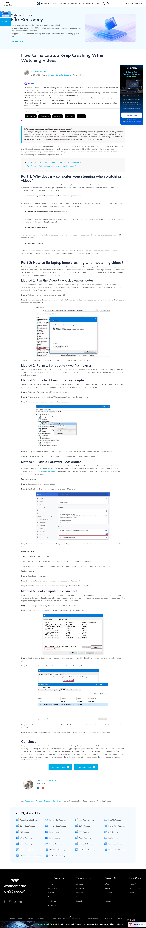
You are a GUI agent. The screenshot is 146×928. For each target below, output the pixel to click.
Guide (97, 3)
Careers (79, 897)
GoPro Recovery (85, 826)
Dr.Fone (50, 897)
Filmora (50, 884)
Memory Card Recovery (117, 850)
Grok (82, 116)
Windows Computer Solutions (59, 75)
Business (108, 901)
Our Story (79, 892)
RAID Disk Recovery (57, 856)
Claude (71, 116)
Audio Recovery (85, 838)
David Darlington (38, 71)
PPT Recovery (84, 832)
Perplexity (45, 116)
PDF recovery (25, 832)
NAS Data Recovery (87, 844)
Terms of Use (42, 918)
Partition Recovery (27, 850)
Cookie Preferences (92, 918)
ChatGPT (32, 116)
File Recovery (113, 838)
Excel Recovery (55, 838)
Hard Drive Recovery (87, 850)
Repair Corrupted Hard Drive (30, 820)
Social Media (109, 892)
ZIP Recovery (113, 832)
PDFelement (52, 901)
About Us (79, 884)
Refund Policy (108, 918)
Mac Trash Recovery (87, 820)
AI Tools (107, 884)
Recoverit (51, 892)
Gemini (59, 116)
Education (79, 901)
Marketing (108, 888)
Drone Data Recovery (116, 826)
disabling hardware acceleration (42, 471)
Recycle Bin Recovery (57, 820)
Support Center (134, 888)
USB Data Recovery (57, 850)
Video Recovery (26, 844)
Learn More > (16, 41)
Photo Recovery (55, 844)
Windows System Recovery (30, 856)
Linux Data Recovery (116, 844)
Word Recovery (26, 838)
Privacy (30, 918)
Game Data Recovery (28, 826)
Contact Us (133, 884)
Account (132, 892)
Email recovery (55, 832)
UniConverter (52, 888)
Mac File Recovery (115, 820)
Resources (89, 3)
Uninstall (120, 918)
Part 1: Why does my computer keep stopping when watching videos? (54, 162)
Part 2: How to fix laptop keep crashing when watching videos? (51, 166)
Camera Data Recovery (58, 826)
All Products (52, 905)
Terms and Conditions (16, 918)
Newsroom (80, 888)
